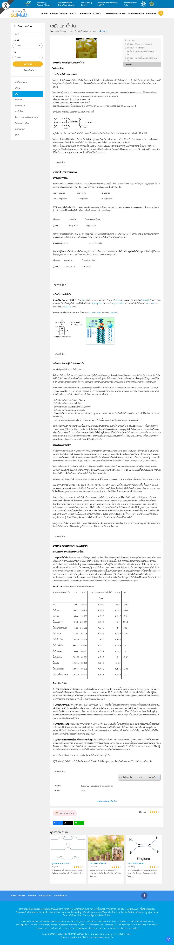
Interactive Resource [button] (115, 13)
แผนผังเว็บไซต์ (45, 895)
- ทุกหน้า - (129, 64)
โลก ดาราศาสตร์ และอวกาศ (26, 117)
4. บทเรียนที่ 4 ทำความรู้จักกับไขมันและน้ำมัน (139, 52)
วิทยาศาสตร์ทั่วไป (22, 123)
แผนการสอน (85, 13)
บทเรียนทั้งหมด (21, 82)
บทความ (64, 13)
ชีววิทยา (18, 99)
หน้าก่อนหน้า (126, 777)
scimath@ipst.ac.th (74, 937)
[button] (160, 13)
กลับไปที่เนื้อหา (60, 162)
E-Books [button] (97, 13)
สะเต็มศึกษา (20, 128)
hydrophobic (118, 303)
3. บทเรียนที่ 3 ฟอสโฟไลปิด (135, 47)
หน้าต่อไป (153, 777)
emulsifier (150, 303)
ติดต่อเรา (32, 895)
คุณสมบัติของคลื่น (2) (61, 863)
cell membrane (94, 312)
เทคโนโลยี (19, 111)
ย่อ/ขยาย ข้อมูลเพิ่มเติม (107, 801)
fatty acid (145, 300)
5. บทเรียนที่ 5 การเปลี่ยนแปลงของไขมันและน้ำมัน (141, 59)
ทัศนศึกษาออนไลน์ (136, 13)
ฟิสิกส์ (18, 87)
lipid (84, 300)
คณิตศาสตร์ (20, 105)
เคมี (16, 93)
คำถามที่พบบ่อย (60, 895)
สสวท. (144, 3)
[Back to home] (19, 13)
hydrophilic (97, 303)
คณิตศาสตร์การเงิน (98, 863)
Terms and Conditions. (94, 933)
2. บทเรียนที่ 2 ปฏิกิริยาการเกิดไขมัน (138, 44)
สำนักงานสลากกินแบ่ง (152, 3)
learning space (27, 3)
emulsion (67, 306)
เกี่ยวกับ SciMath (18, 895)
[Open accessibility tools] (168, 939)
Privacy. (108, 933)
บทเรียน (73, 13)
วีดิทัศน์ (44, 13)
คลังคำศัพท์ (151, 13)
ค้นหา (29, 64)
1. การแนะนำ (130, 40)
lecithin (114, 312)
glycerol (118, 300)
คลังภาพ (54, 13)
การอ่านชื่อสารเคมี (135, 863)
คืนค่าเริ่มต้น (29, 70)
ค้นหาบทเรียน (25, 26)
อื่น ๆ (17, 134)
